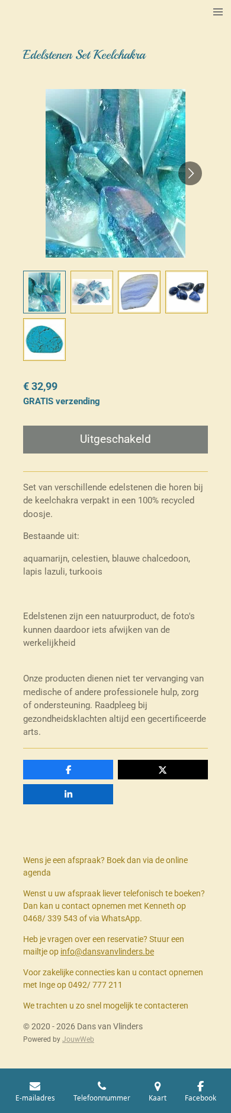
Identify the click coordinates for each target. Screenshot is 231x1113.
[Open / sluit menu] (218, 12)
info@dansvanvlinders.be (107, 951)
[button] (44, 292)
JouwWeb (78, 1039)
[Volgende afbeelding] (190, 173)
